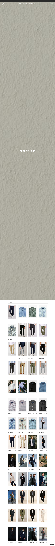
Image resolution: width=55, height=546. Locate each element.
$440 (12, 524)
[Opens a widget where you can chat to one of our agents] (52, 545)
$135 (12, 320)
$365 (22, 487)
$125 (43, 432)
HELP (35, 3)
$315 (43, 450)
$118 (32, 395)
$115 (22, 320)
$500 (12, 542)
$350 (32, 450)
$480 (22, 505)
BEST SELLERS (25, 3)
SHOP (20, 3)
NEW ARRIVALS (31, 3)
